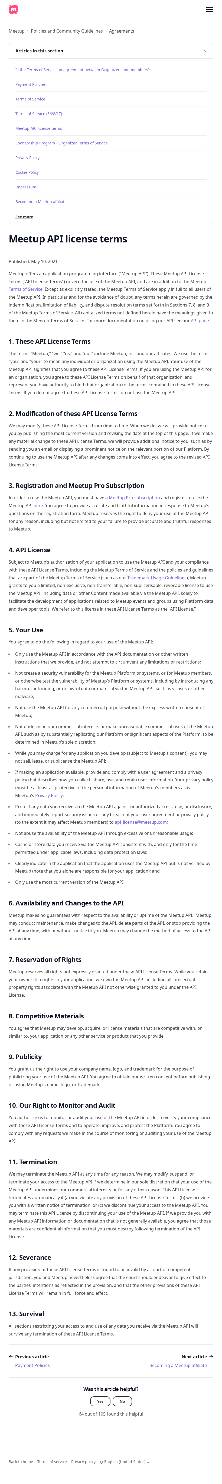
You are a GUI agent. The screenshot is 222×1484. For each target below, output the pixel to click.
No (122, 1401)
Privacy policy (83, 1461)
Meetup (17, 31)
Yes (100, 1401)
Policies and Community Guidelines (67, 31)
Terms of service (52, 1461)
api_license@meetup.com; (141, 822)
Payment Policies (30, 84)
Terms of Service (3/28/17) (38, 113)
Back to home (21, 1461)
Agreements (121, 31)
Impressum (25, 187)
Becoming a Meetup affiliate (41, 201)
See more (24, 216)
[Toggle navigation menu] (210, 9)
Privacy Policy (27, 157)
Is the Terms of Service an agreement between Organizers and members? (82, 69)
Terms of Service (30, 99)
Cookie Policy (27, 172)
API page (200, 321)
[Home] (13, 9)
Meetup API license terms (38, 128)
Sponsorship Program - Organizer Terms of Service (61, 143)
